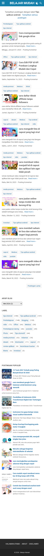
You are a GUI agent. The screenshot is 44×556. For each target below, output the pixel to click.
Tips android (33, 120)
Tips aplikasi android (23, 24)
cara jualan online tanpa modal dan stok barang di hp (29, 201)
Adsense (24, 338)
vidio (34, 124)
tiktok (28, 86)
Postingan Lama (34, 286)
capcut (5, 120)
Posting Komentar (30, 50)
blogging (25, 320)
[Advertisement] (20, 515)
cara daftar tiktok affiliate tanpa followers (27, 99)
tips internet (7, 28)
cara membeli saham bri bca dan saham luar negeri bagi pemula (30, 231)
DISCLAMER (33, 544)
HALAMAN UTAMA (13, 544)
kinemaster (19, 342)
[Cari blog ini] (40, 3)
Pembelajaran (8, 24)
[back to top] (39, 550)
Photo (5, 333)
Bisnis (5, 351)
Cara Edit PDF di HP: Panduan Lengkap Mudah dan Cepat (29, 65)
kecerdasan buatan (27, 346)
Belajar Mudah (22, 3)
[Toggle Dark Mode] (37, 3)
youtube (24, 157)
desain (13, 120)
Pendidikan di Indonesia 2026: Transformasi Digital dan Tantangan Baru (27, 399)
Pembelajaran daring (11, 329)
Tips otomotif (20, 333)
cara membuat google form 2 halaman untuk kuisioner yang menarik (24, 384)
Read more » (31, 46)
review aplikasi (8, 346)
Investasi (6, 223)
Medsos (20, 86)
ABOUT (24, 544)
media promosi (8, 86)
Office (5, 57)
